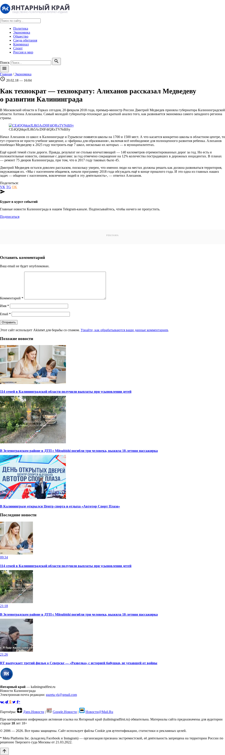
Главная (6, 74)
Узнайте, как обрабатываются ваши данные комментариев (124, 330)
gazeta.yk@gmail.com (61, 695)
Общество (20, 36)
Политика (20, 28)
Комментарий (11, 298)
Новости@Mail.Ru (99, 712)
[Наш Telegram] (7, 702)
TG (8, 187)
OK (14, 187)
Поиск (5, 62)
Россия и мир (23, 52)
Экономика (21, 32)
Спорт (18, 48)
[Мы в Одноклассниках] (10, 702)
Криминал (21, 44)
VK (2, 187)
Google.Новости (65, 712)
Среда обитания (25, 40)
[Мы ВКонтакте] (2, 702)
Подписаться (9, 216)
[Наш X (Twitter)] (14, 702)
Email (5, 314)
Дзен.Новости (33, 712)
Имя (4, 306)
